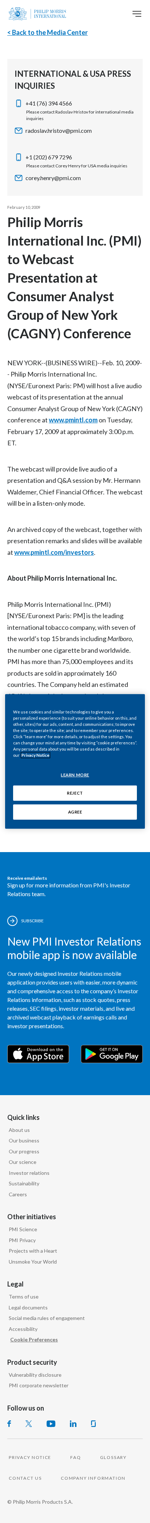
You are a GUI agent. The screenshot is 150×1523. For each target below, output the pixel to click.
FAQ (75, 1457)
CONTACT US (25, 1478)
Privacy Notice (35, 755)
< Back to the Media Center (47, 32)
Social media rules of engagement (47, 1318)
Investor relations (29, 1173)
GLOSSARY (113, 1457)
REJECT (75, 793)
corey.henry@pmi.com (53, 177)
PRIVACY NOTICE (30, 1457)
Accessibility (23, 1329)
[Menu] (137, 14)
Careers (18, 1194)
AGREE (75, 812)
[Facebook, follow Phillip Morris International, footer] (9, 1423)
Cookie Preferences (34, 1339)
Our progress (24, 1151)
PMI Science (23, 1229)
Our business (24, 1140)
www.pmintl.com (73, 420)
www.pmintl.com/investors (54, 552)
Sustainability (24, 1183)
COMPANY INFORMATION (93, 1478)
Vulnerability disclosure (35, 1375)
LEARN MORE (75, 774)
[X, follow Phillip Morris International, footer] (28, 1423)
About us (19, 1130)
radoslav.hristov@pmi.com (58, 130)
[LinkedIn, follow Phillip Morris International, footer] (73, 1423)
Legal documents (28, 1307)
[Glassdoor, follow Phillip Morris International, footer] (93, 1423)
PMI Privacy (22, 1240)
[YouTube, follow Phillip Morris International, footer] (51, 1423)
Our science (22, 1162)
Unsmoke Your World (33, 1261)
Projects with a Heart (33, 1251)
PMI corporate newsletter (38, 1385)
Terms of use (24, 1296)
